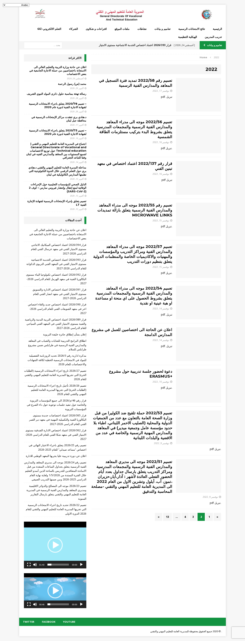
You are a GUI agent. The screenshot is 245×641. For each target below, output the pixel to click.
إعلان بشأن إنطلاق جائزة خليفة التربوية (64, 334)
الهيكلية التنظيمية (187, 37)
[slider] (58, 565)
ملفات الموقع (122, 29)
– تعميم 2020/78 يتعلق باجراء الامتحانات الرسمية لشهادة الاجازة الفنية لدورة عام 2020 (57, 105)
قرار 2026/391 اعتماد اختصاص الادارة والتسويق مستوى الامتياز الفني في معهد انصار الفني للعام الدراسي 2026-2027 (59, 294)
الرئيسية (217, 29)
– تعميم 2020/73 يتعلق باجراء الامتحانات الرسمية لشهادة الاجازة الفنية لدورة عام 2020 (57, 132)
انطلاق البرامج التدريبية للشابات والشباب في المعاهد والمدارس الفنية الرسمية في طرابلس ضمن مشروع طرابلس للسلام (57, 345)
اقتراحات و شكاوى (96, 29)
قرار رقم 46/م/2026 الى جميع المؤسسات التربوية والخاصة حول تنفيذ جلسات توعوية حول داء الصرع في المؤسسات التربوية (56, 405)
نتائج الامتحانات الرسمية (191, 29)
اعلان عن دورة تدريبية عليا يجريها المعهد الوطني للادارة (56, 456)
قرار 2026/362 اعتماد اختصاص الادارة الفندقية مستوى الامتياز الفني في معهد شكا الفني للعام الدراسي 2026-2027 (55, 434)
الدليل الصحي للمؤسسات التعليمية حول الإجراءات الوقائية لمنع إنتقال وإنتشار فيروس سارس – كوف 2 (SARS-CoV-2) (57, 188)
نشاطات (142, 29)
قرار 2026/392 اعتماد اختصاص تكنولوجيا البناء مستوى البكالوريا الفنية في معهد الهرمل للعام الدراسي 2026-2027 (56, 279)
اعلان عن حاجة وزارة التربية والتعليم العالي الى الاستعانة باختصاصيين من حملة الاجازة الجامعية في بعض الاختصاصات (57, 70)
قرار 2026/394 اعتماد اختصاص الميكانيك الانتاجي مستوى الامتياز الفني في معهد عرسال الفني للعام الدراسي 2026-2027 (58, 249)
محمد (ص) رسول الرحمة (72, 84)
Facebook (48, 621)
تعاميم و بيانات (162, 29)
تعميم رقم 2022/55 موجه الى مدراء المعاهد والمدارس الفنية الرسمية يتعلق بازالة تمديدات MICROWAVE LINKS (134, 210)
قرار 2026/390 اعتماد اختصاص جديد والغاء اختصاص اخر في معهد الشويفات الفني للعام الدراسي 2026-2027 (57, 309)
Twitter (28, 621)
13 (167, 517)
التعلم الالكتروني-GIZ (49, 29)
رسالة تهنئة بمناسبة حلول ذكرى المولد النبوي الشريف (56, 94)
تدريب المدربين (213, 37)
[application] (55, 545)
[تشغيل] (81, 565)
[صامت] (35, 565)
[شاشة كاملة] (29, 565)
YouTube (69, 621)
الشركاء (73, 29)
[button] (55, 545)
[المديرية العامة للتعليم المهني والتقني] (122, 15)
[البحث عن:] (43, 45)
